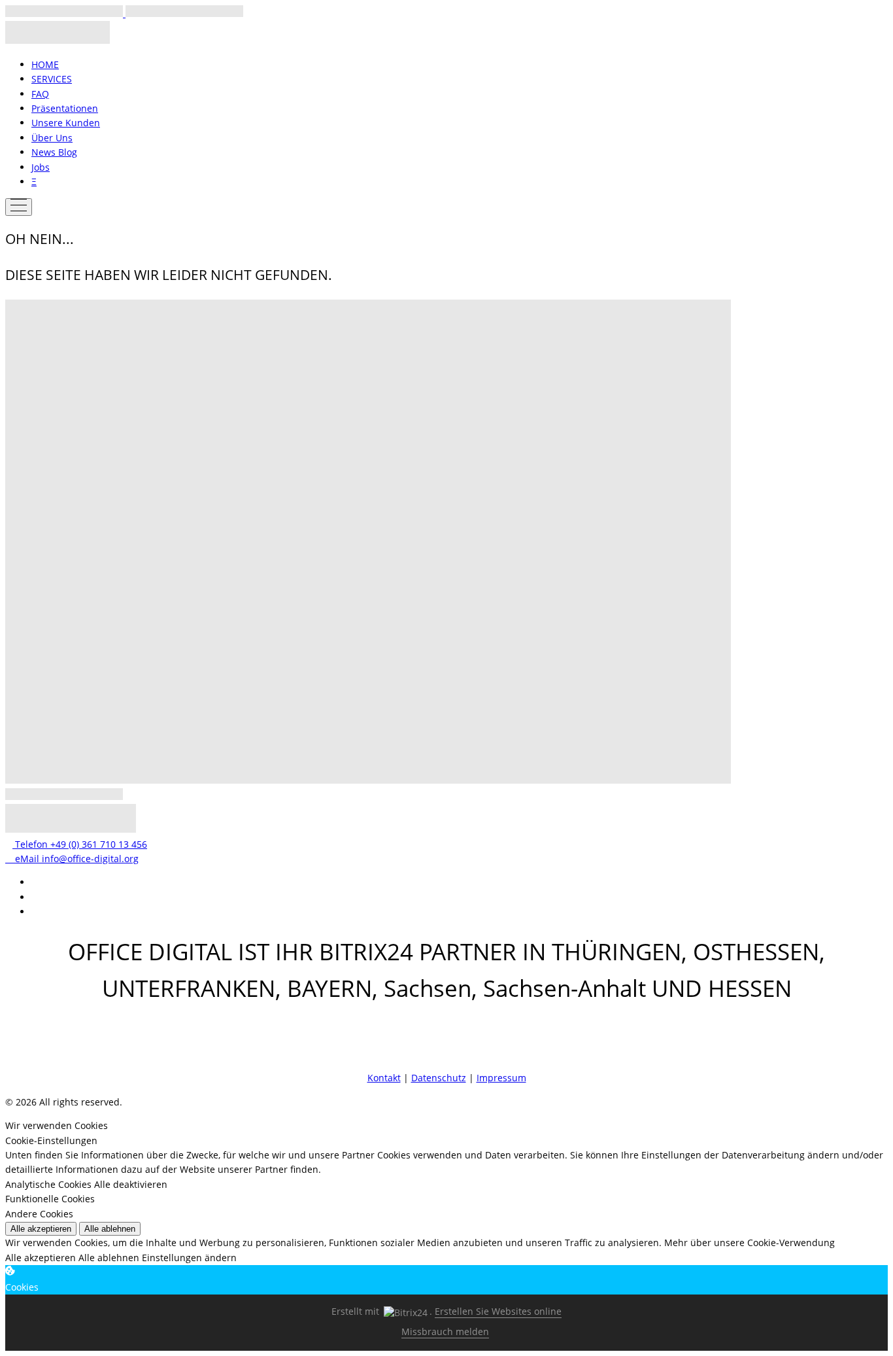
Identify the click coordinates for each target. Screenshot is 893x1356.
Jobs (40, 167)
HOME (45, 64)
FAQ (40, 94)
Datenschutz (438, 1077)
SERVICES (51, 79)
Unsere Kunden (65, 122)
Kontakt (384, 1077)
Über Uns (52, 137)
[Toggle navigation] (18, 207)
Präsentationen (64, 108)
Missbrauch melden (445, 1331)
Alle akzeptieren (40, 1229)
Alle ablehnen (109, 1229)
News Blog (54, 152)
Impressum (501, 1077)
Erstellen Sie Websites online (498, 1311)
